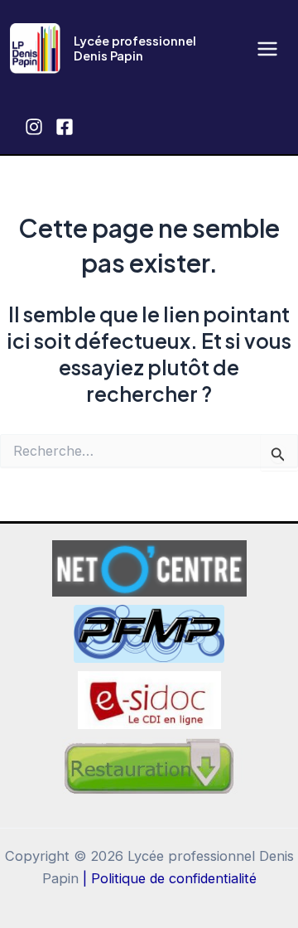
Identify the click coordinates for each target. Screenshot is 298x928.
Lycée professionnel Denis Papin (135, 48)
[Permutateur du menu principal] (267, 48)
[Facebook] (64, 127)
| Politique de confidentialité (170, 878)
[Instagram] (34, 127)
